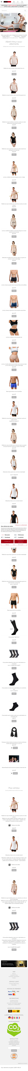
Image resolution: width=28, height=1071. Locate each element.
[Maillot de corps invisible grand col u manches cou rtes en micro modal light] (14, 886)
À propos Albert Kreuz (14, 983)
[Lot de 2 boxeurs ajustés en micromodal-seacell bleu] (14, 302)
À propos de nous (14, 1000)
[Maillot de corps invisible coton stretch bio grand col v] (14, 85)
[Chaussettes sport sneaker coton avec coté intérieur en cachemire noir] (14, 707)
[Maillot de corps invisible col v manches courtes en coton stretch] (14, 194)
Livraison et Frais (14, 975)
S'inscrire (14, 1050)
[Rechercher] (25, 10)
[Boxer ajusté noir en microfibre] (14, 600)
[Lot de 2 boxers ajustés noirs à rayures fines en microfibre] (14, 276)
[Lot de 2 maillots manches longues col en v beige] (14, 168)
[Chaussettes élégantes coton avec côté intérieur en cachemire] (14, 654)
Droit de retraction (14, 1001)
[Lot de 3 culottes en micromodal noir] (14, 327)
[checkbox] (2, 535)
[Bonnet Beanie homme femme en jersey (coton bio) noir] (14, 759)
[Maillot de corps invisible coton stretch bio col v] (14, 59)
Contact (14, 977)
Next (25, 23)
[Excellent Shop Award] (14, 963)
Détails (14, 74)
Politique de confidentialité (14, 1004)
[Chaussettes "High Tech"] (14, 627)
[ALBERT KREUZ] (7, 1)
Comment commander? (14, 976)
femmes (11, 37)
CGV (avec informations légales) (14, 1003)
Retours (14, 973)
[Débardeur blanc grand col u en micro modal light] (14, 462)
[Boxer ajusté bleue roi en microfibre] (14, 383)
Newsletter (14, 985)
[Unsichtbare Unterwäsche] (14, 23)
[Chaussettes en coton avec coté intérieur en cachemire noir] (14, 679)
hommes (16, 37)
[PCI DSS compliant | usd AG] (14, 1056)
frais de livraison (23, 1063)
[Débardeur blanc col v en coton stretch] (14, 491)
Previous (2, 23)
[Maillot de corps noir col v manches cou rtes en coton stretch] (14, 518)
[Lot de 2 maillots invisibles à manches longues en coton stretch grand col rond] (14, 221)
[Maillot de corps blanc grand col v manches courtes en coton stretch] (14, 408)
